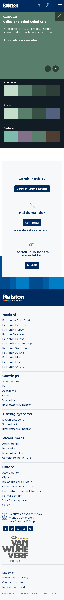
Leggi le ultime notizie (32, 188)
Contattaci (32, 222)
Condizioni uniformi (12, 582)
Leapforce (58, 593)
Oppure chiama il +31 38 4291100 (30, 230)
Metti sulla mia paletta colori (21, 40)
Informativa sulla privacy (15, 577)
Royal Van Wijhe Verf (13, 587)
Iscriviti (32, 265)
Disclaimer (8, 572)
